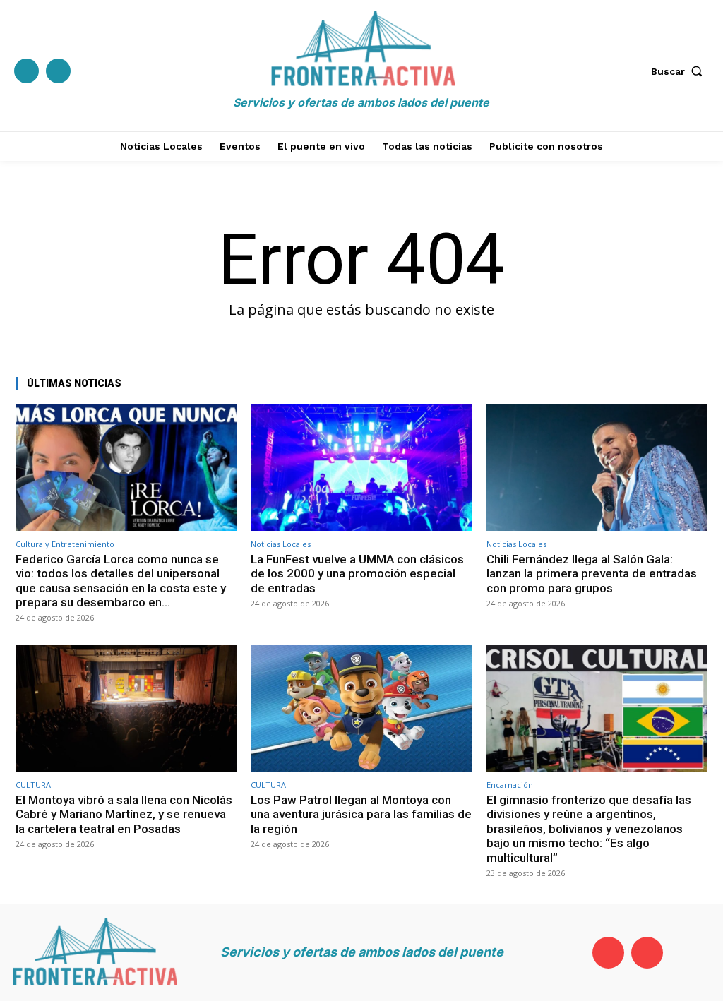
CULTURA (33, 785)
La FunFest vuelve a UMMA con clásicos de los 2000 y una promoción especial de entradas (357, 573)
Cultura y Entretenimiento (65, 544)
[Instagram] (58, 71)
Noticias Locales (281, 544)
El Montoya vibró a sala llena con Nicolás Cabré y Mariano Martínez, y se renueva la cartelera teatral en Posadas (124, 814)
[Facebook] (26, 71)
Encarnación (509, 785)
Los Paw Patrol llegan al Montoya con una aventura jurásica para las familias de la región (361, 814)
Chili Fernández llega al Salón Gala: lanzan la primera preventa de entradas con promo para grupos (591, 573)
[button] (680, 71)
